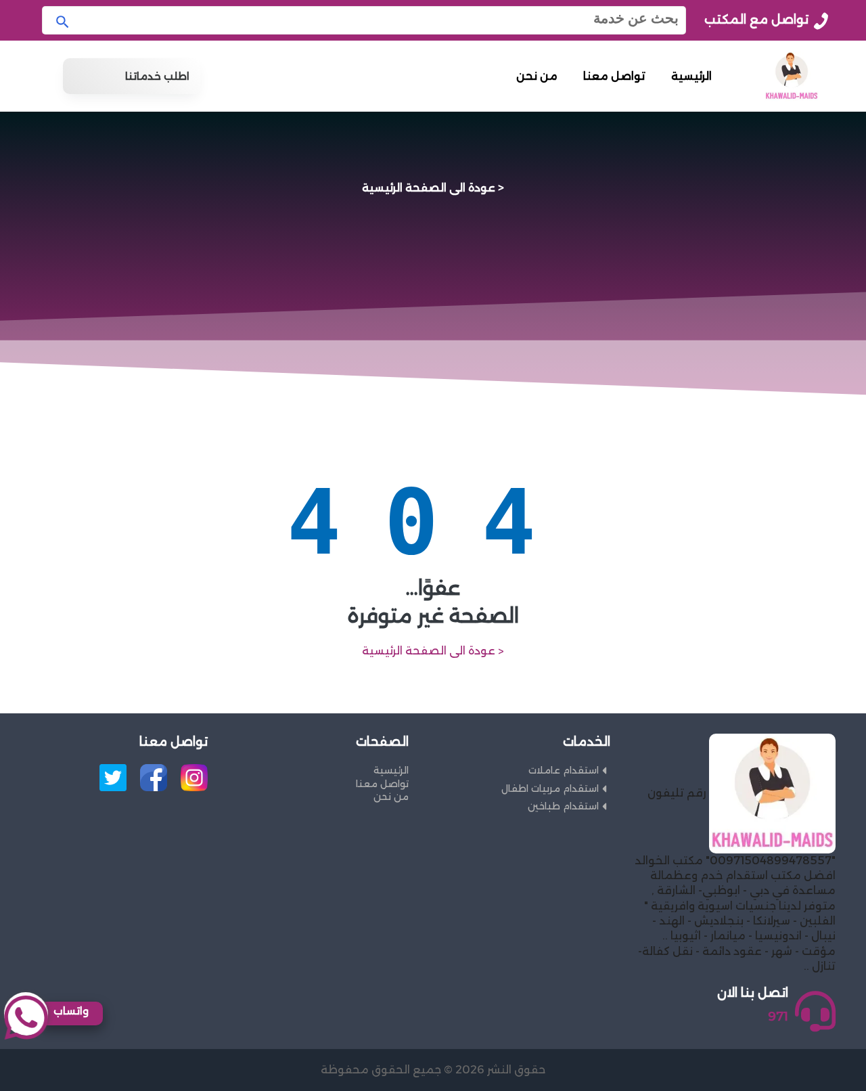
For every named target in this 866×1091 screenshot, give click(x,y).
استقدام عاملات (563, 770)
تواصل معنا (614, 76)
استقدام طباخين (563, 806)
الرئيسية (691, 76)
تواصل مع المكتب (756, 19)
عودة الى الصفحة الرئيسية (428, 187)
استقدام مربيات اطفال (550, 788)
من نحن (536, 76)
